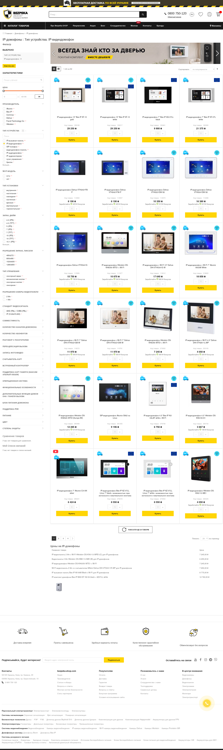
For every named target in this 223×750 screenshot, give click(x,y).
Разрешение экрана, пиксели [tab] (18, 250)
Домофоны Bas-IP (48, 732)
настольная (11, 193)
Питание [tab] (7, 415)
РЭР (36, 719)
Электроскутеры (78, 710)
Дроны (28, 719)
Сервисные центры (149, 689)
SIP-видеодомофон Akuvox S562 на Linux (115, 416)
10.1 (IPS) (10, 241)
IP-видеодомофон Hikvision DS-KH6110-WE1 (201, 491)
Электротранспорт (190, 697)
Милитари (186, 693)
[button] (217, 53)
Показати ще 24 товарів (138, 529)
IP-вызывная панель (14, 140)
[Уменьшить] (67, 133)
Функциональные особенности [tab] (19, 387)
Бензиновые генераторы (66, 724)
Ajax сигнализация (55, 715)
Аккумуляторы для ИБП (207, 740)
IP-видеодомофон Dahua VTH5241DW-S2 (201, 190)
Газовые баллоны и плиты (35, 742)
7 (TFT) (9, 232)
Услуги (143, 678)
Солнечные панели (10, 740)
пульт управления (14, 159)
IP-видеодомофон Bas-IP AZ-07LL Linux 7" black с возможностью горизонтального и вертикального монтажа (115, 493)
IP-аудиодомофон (14, 153)
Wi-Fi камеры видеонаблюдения (113, 728)
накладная (10, 196)
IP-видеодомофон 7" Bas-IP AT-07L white (201, 118)
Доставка (103, 678)
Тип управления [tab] (11, 271)
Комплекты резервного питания (64, 740)
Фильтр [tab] (7, 44)
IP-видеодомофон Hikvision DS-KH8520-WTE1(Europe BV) (72, 416)
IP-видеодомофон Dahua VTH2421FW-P (115, 190)
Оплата (102, 675)
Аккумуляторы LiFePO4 (12, 742)
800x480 (10, 258)
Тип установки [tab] (10, 185)
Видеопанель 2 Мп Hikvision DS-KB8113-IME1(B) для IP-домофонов (80, 559)
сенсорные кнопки (14, 282)
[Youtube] (195, 659)
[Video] (56, 451)
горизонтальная (13, 208)
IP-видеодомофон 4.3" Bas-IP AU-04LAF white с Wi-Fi (158, 416)
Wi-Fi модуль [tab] (9, 171)
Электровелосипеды (60, 710)
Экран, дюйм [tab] (9, 215)
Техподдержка (147, 686)
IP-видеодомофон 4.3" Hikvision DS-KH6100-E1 (201, 416)
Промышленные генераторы (91, 724)
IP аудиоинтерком (14, 156)
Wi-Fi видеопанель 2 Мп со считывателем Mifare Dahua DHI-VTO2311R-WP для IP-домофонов (92, 568)
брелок (9, 162)
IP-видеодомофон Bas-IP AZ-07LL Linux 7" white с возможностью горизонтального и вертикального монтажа (158, 493)
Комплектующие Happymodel (137, 719)
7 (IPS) (9, 229)
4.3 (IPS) (10, 220)
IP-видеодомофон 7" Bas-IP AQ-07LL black (158, 118)
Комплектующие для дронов (111, 719)
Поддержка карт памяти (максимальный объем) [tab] (20, 373)
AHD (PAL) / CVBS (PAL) (16, 311)
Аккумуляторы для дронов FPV (166, 719)
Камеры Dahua (135, 728)
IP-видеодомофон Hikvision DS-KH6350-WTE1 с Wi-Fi (158, 341)
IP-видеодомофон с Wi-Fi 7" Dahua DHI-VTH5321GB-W (72, 341)
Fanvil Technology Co (15, 121)
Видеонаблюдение (36, 728)
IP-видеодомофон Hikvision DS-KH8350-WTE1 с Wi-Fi (115, 266)
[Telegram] (210, 659)
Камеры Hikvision (152, 728)
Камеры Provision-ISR (171, 728)
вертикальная (12, 205)
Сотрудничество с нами (151, 682)
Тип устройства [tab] (14, 130)
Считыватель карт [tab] (12, 359)
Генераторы (26, 724)
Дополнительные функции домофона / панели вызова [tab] (20, 394)
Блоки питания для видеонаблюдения (160, 740)
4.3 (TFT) (10, 223)
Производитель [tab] (11, 104)
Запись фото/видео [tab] (13, 352)
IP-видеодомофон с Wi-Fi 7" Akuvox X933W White (201, 266)
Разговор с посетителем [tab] (16, 340)
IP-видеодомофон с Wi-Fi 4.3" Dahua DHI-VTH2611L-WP (200, 341)
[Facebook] (200, 659)
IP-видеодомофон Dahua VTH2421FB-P (72, 190)
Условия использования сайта (112, 697)
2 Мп (8, 296)
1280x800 (10, 264)
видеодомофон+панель (16, 150)
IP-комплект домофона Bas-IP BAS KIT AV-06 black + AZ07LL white (80, 577)
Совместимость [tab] (11, 320)
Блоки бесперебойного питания (127, 740)
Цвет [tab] (5, 422)
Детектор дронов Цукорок (85, 719)
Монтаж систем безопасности (69, 689)
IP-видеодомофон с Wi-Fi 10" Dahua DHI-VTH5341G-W (158, 266)
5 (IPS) (9, 226)
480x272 (10, 255)
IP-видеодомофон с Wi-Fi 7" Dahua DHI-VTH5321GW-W (115, 341)
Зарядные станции (41, 740)
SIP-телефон (11, 146)
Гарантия (103, 682)
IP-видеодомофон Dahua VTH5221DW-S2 (158, 190)
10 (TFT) (10, 238)
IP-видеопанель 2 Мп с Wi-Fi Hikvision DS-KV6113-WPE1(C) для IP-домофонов (85, 554)
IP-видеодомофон (14, 143)
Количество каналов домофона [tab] (20, 327)
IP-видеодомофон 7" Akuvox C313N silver (72, 491)
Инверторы (25, 740)
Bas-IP (9, 111)
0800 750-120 (177, 13)
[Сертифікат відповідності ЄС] (88, 86)
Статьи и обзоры (64, 682)
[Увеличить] (77, 133)
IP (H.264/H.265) (13, 314)
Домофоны (19, 33)
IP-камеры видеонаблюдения (84, 728)
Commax (10, 115)
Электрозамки (188, 686)
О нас (143, 675)
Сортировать (183, 69)
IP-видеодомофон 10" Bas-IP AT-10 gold (72, 118)
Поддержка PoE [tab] (11, 409)
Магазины (216, 25)
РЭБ (42, 719)
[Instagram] (205, 659)
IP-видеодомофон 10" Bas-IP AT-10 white (115, 118)
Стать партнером (64, 693)
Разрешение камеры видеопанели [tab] (20, 291)
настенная (10, 199)
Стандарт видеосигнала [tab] (15, 306)
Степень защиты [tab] (11, 428)
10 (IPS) (9, 235)
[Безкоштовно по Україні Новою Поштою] (56, 79)
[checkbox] (23, 108)
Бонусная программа (108, 693)
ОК (39, 96)
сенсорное (10, 285)
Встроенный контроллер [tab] (16, 365)
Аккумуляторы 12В (186, 740)
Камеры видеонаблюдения (58, 728)
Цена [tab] (5, 87)
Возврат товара (105, 686)
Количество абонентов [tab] (15, 333)
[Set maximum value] (4, 91)
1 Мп (8, 299)
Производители (63, 678)
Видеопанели (188, 682)
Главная (8, 33)
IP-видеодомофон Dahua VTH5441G (72, 265)
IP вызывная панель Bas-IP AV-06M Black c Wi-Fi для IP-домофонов (80, 572)
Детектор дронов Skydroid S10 (59, 719)
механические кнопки (15, 279)
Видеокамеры (188, 675)
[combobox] (97, 14)
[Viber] (215, 659)
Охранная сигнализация (34, 715)
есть (8, 176)
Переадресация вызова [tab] (15, 346)
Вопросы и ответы (65, 686)
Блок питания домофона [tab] (16, 402)
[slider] (111, 3)
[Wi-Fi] (88, 80)
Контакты (144, 693)
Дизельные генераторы (43, 724)
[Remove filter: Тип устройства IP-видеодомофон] (21, 59)
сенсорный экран (13, 276)
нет (7, 179)
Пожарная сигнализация (75, 715)
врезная (9, 202)
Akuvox (9, 108)
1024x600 (10, 261)
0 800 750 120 (11, 682)
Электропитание (189, 689)
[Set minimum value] (43, 91)
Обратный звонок (174, 17)
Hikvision (10, 124)
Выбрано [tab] (8, 49)
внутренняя (11, 190)
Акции (59, 675)
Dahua (9, 118)
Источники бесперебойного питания (96, 740)
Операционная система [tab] (15, 381)
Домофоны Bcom (30, 732)
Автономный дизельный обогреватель (65, 742)
